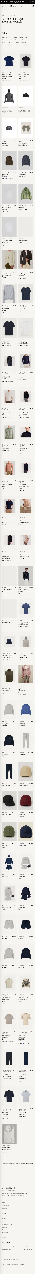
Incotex (30, 39)
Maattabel (4, 1227)
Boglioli (21, 37)
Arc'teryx (8, 37)
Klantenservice (6, 1222)
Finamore (17, 39)
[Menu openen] (2, 6)
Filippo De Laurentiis (7, 39)
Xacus (13, 45)
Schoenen (4, 1208)
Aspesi (15, 37)
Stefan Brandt (5, 45)
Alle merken (5, 1232)
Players (17, 42)
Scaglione (23, 42)
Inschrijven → (28, 1249)
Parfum (4, 1213)
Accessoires (5, 1210)
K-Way (3, 42)
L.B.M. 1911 (10, 42)
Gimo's (24, 39)
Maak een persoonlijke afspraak (24, 1163)
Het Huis (4, 1237)
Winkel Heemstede (7, 1235)
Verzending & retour (7, 1224)
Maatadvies (5, 1229)
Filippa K (27, 37)
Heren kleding (5, 1205)
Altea (3, 37)
